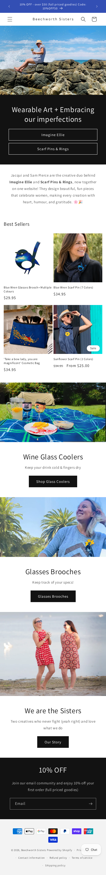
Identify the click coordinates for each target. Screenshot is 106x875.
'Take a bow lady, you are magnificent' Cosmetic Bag (22, 361)
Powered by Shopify (59, 850)
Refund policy (58, 857)
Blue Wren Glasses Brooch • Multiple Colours (28, 289)
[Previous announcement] (9, 6)
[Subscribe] (90, 804)
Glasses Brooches (53, 596)
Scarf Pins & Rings (53, 148)
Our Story (53, 742)
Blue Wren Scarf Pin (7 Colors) (73, 287)
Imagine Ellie (53, 134)
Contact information (31, 857)
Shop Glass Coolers (53, 481)
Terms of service (82, 857)
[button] (9, 19)
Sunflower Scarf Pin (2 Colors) (73, 359)
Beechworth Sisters (33, 850)
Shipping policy (55, 865)
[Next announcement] (96, 6)
